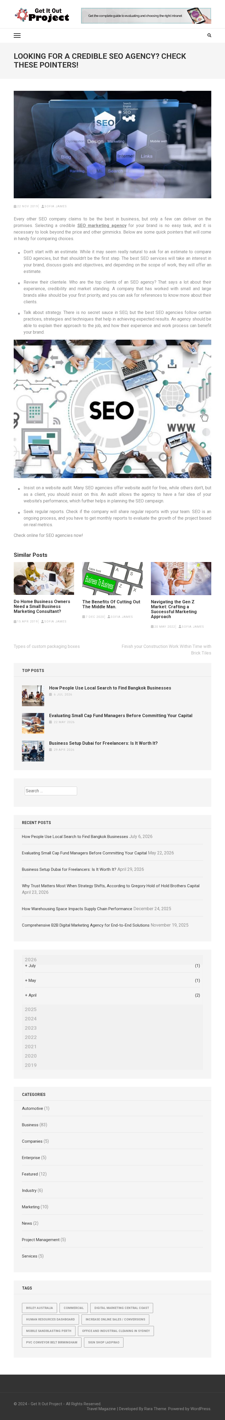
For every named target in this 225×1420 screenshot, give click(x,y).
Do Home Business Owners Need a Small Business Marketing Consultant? (42, 606)
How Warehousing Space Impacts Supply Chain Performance (77, 908)
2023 (31, 1028)
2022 (31, 1037)
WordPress (200, 1408)
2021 (31, 1047)
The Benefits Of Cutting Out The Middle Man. (111, 604)
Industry (29, 1190)
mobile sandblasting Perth (48, 1331)
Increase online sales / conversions (115, 1319)
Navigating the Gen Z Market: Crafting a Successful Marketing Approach (174, 609)
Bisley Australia (39, 1308)
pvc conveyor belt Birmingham (51, 1342)
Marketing (31, 1206)
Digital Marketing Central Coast (121, 1308)
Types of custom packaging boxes (47, 646)
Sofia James (55, 206)
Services (29, 1256)
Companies (32, 1141)
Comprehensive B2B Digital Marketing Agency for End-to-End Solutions (86, 925)
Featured (30, 1174)
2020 (31, 1056)
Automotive (32, 1108)
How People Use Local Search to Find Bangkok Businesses (110, 688)
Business (30, 1124)
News (27, 1223)
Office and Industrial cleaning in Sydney (116, 1331)
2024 (31, 1019)
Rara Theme (155, 1408)
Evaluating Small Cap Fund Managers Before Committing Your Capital (120, 715)
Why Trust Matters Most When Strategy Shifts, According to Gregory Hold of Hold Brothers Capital (110, 885)
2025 (31, 1009)
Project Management (41, 1239)
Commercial (74, 1308)
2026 (31, 960)
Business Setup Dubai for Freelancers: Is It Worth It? (103, 743)
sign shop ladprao (103, 1342)
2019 (31, 1065)
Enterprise (31, 1157)
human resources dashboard (50, 1319)
